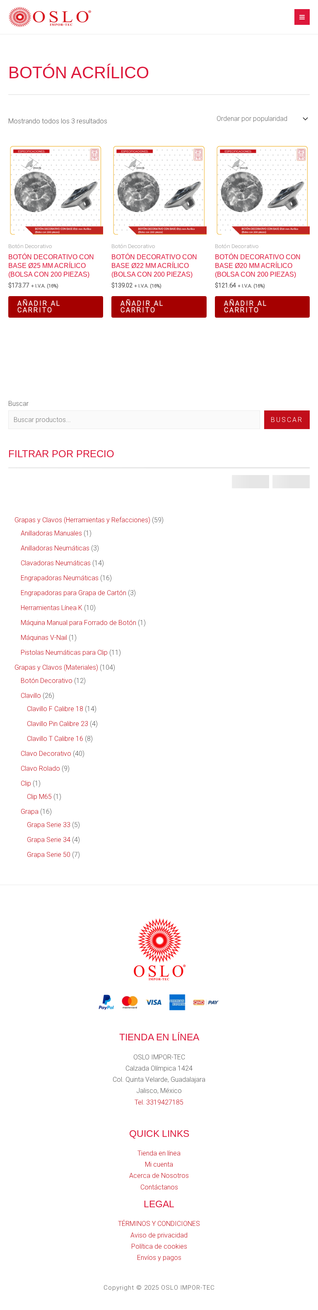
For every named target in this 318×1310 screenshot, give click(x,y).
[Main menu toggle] (302, 16)
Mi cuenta (159, 1164)
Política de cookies (159, 1246)
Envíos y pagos (159, 1258)
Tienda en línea (159, 1153)
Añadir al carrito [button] (39, 306)
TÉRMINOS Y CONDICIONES (159, 1224)
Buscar (18, 404)
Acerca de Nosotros (159, 1176)
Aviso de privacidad (159, 1235)
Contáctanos (159, 1187)
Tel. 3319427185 (159, 1102)
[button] (293, 1285)
